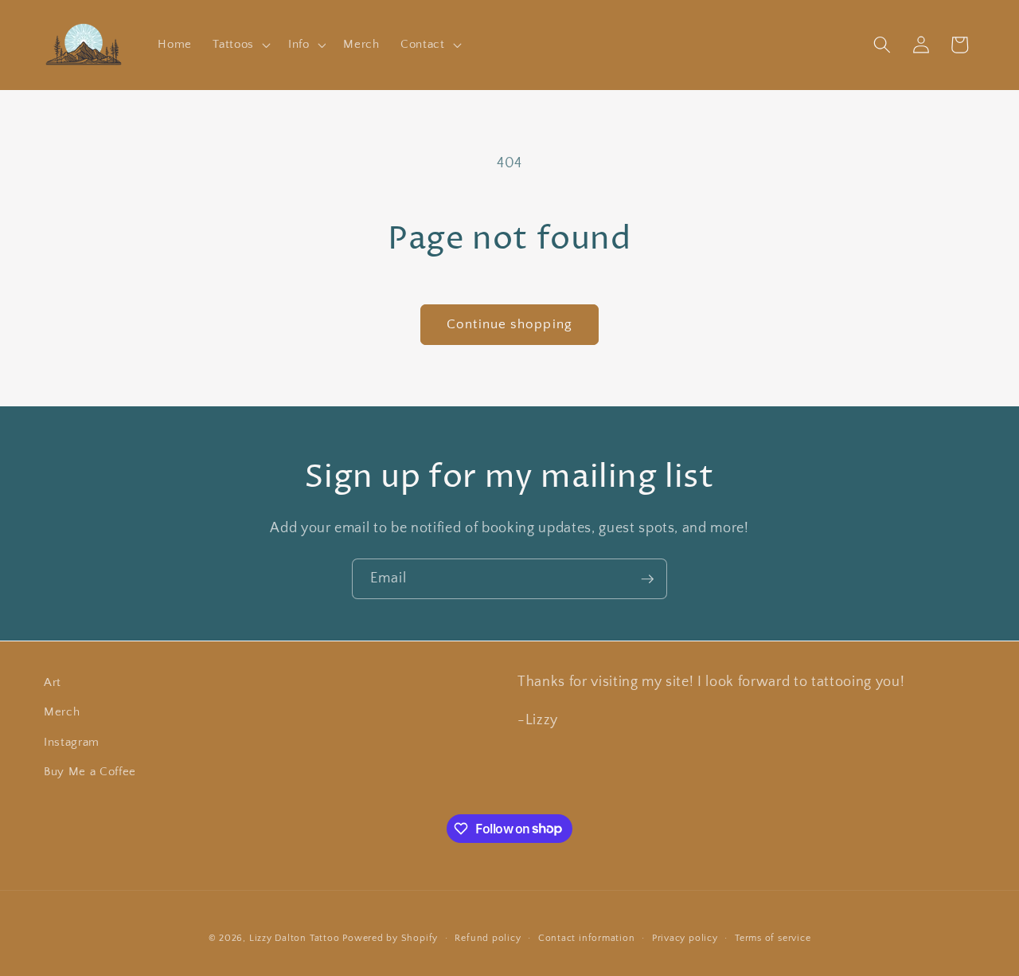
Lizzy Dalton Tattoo (294, 938)
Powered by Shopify (390, 938)
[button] (240, 44)
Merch (62, 712)
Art (52, 682)
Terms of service (772, 938)
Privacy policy (685, 938)
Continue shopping (509, 324)
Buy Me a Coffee (90, 771)
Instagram (72, 742)
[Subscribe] (647, 579)
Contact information (586, 938)
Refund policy (488, 938)
